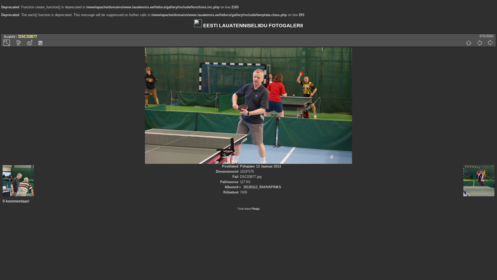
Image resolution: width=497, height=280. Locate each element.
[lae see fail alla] (40, 42)
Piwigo (256, 208)
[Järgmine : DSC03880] (490, 42)
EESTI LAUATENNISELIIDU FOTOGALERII (252, 25)
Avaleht (9, 37)
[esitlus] (18, 42)
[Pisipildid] (468, 42)
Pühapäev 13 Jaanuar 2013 (260, 166)
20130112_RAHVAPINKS (262, 187)
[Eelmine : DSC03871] (479, 42)
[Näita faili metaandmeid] (29, 42)
